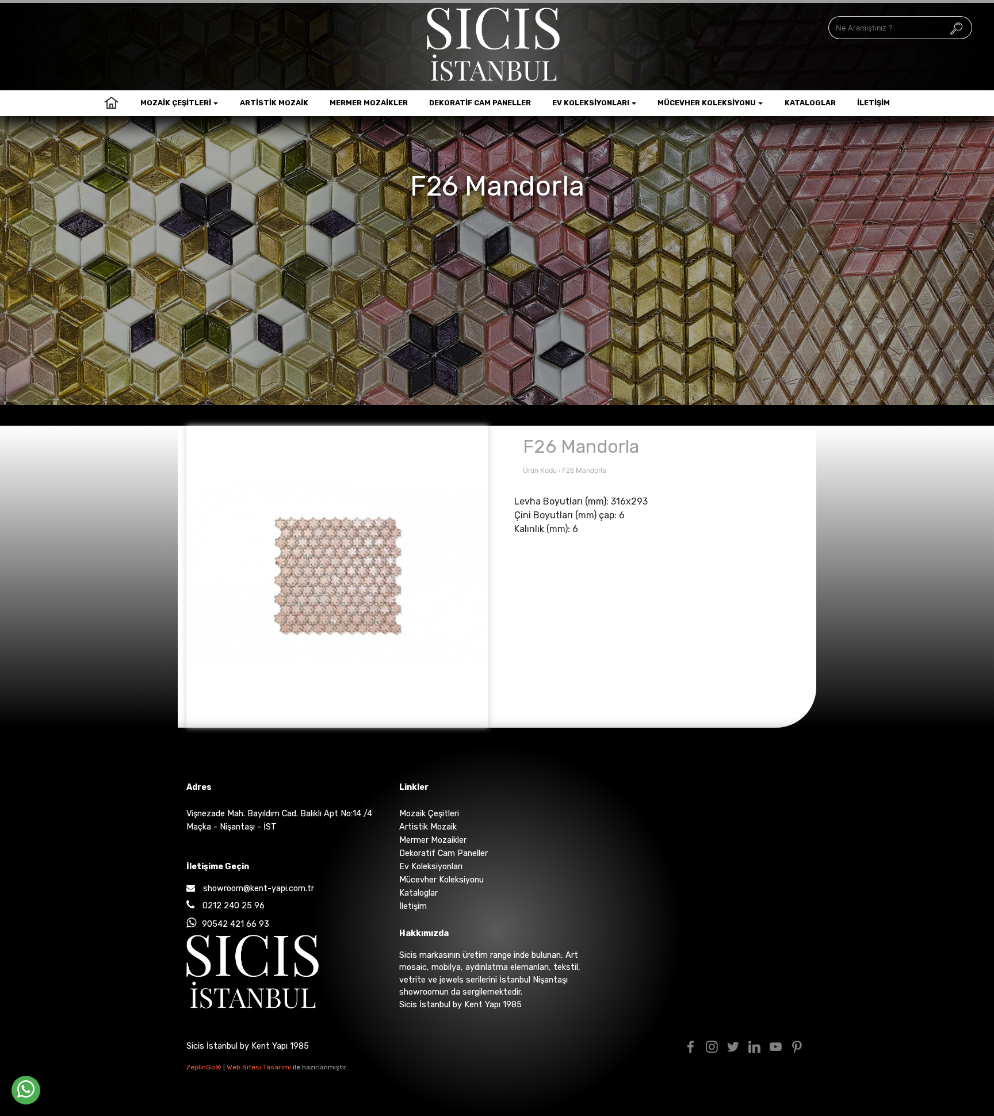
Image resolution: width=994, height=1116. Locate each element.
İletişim (873, 102)
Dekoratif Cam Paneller (480, 102)
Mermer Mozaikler (369, 102)
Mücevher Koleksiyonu (706, 102)
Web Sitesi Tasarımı (260, 1067)
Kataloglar (810, 102)
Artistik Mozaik (274, 102)
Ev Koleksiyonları (590, 102)
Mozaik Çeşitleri (175, 102)
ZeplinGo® (204, 1067)
